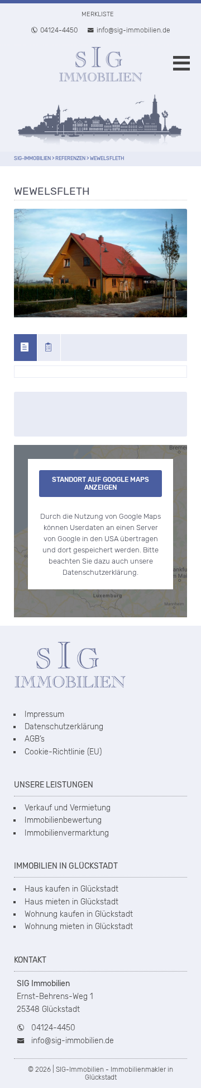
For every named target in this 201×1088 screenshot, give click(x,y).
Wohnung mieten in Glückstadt (79, 926)
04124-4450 (59, 30)
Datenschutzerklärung (64, 726)
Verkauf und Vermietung (68, 808)
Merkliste (98, 14)
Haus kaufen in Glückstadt (71, 889)
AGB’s (35, 739)
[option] (100, 263)
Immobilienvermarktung (67, 833)
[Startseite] (100, 68)
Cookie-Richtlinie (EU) (63, 752)
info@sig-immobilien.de (133, 30)
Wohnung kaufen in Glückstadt (79, 914)
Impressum (44, 714)
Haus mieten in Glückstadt (71, 902)
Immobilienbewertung (63, 820)
